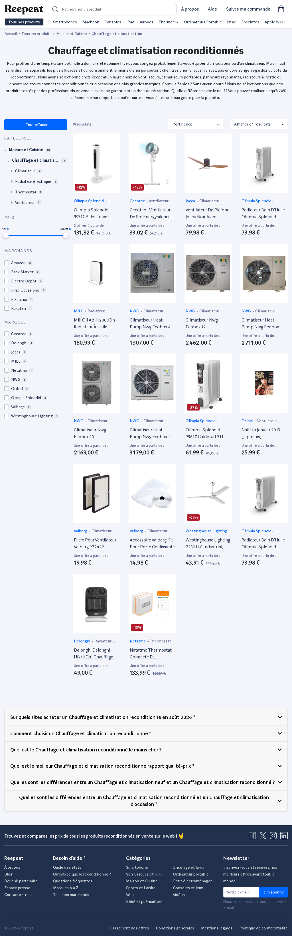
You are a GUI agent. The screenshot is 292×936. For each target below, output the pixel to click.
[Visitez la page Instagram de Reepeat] (274, 837)
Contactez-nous (19, 894)
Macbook (90, 22)
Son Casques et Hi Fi (144, 874)
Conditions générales (175, 928)
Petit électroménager (192, 881)
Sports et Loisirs (140, 888)
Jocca (191, 201)
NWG (135, 311)
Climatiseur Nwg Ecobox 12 (202, 323)
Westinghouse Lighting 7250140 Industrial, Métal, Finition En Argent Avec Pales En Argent (208, 543)
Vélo (130, 894)
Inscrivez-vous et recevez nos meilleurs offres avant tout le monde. (250, 874)
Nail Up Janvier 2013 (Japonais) (261, 433)
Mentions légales (216, 928)
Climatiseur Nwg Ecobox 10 (90, 433)
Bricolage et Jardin (189, 867)
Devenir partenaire (21, 881)
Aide (212, 9)
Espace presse (17, 888)
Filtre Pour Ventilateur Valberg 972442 (95, 543)
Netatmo (138, 641)
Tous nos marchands (71, 894)
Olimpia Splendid (89, 201)
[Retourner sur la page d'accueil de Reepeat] (24, 9)
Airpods (146, 22)
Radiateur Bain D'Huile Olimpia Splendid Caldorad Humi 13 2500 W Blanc (264, 543)
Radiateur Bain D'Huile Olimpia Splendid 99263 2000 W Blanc (263, 213)
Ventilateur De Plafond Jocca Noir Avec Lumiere (208, 213)
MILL (79, 311)
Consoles (112, 22)
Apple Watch (276, 22)
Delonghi (82, 641)
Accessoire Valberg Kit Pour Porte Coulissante (152, 543)
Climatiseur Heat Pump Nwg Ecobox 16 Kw (263, 323)
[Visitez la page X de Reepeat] (264, 837)
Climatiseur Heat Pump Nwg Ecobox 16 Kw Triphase (151, 433)
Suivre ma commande (248, 9)
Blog (8, 874)
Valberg (81, 531)
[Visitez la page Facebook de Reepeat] (253, 837)
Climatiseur (209, 201)
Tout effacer (36, 124)
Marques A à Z (65, 888)
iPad (130, 22)
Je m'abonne (273, 892)
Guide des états (67, 867)
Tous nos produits (24, 22)
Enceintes (250, 22)
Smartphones (65, 22)
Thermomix (169, 22)
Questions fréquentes (72, 881)
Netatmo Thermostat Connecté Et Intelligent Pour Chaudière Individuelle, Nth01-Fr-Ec (152, 653)
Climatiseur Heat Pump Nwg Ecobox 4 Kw (150, 323)
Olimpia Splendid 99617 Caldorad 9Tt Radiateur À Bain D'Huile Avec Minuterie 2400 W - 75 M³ (208, 433)
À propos (190, 9)
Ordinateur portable (191, 874)
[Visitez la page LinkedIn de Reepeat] (284, 837)
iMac (231, 22)
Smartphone (137, 867)
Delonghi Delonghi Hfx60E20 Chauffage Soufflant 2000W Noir (95, 653)
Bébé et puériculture (144, 901)
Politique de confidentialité (263, 928)
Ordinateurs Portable (203, 22)
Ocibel (248, 421)
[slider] (6, 235)
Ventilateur (159, 201)
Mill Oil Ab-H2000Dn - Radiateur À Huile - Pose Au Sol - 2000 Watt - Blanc (95, 323)
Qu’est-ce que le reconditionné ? (82, 874)
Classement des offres (129, 928)
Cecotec (138, 201)
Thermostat (160, 641)
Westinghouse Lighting (206, 531)
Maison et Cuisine (142, 881)
